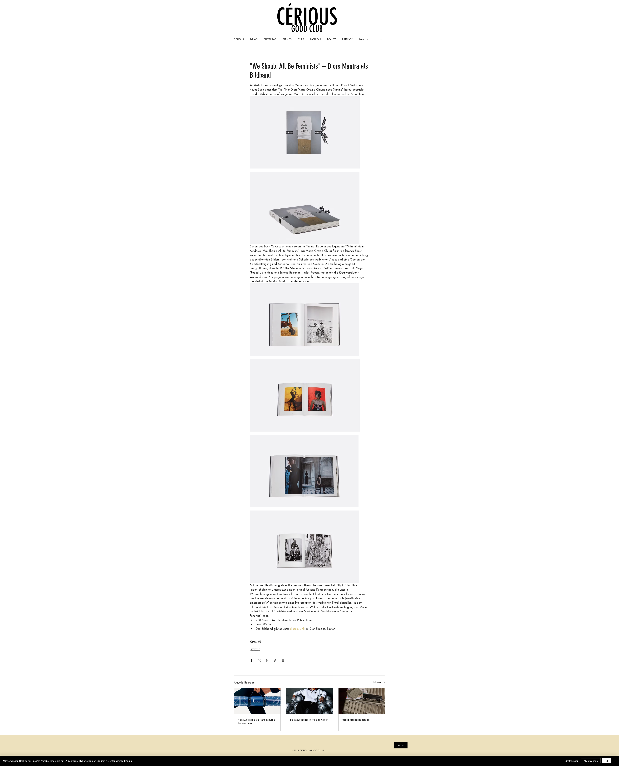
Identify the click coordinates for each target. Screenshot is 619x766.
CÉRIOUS (239, 39)
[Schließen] (615, 760)
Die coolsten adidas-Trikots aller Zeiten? (309, 720)
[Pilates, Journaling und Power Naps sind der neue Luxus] (257, 701)
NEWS (253, 39)
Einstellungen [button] (572, 760)
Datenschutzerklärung (120, 760)
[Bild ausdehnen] (305, 132)
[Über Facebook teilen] (251, 660)
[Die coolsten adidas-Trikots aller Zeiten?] (309, 701)
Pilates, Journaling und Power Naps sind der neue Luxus (256, 721)
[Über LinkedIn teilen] (267, 660)
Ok (606, 760)
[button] (381, 39)
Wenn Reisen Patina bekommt (356, 720)
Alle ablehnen (591, 760)
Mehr (362, 39)
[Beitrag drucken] (283, 660)
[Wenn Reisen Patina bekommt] (362, 701)
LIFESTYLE (255, 649)
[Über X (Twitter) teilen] (259, 660)
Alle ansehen (379, 682)
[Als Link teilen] (275, 660)
